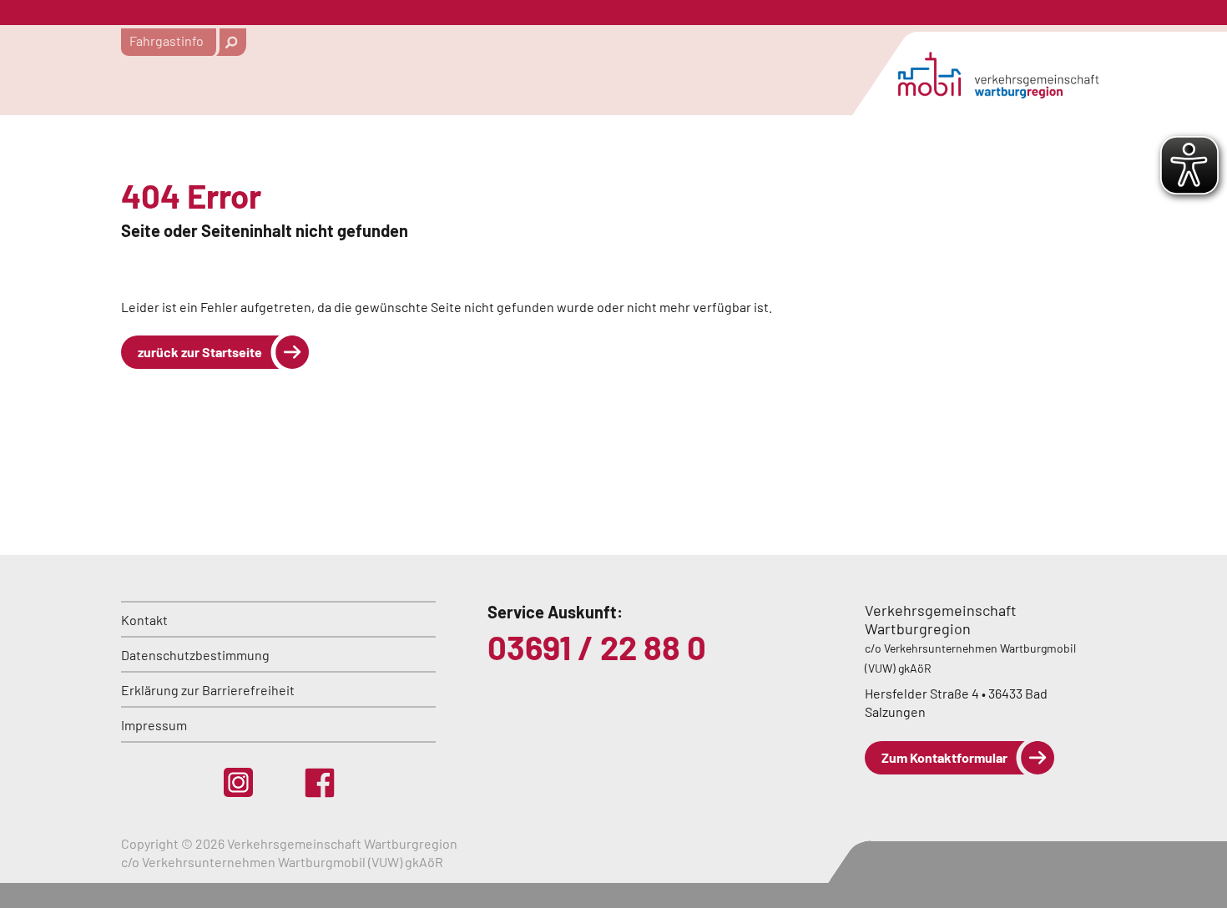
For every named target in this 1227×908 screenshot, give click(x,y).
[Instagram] (238, 782)
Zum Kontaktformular (944, 757)
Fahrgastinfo (166, 40)
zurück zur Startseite (200, 352)
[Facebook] (320, 783)
